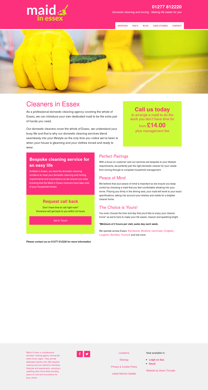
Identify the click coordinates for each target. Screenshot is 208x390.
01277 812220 (167, 6)
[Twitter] (87, 354)
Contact (177, 25)
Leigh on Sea (156, 359)
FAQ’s (135, 25)
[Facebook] (80, 354)
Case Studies (160, 25)
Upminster (157, 231)
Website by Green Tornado (160, 370)
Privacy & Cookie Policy (124, 366)
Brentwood (134, 231)
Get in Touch (60, 220)
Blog (145, 25)
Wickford (145, 231)
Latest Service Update (124, 373)
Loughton (104, 234)
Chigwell (168, 231)
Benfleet (115, 234)
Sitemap (124, 359)
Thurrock (125, 234)
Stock (152, 363)
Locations (124, 353)
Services (123, 25)
